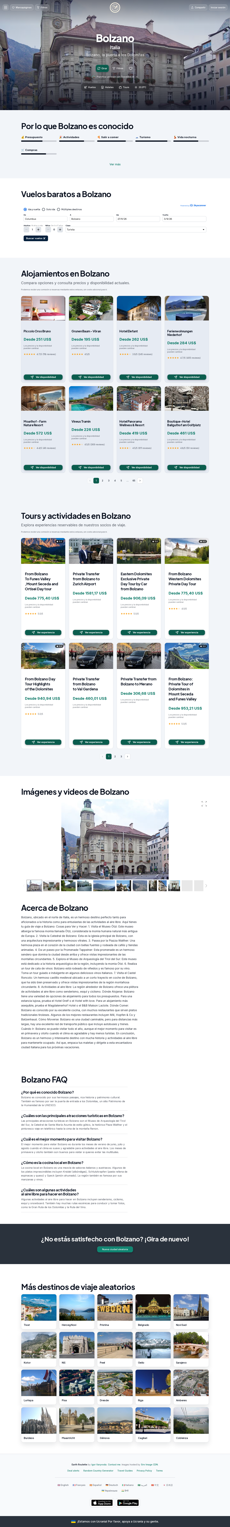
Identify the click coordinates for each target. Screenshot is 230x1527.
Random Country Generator (98, 1470)
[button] (204, 803)
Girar (104, 68)
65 (134, 480)
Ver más (115, 164)
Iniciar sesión (218, 7)
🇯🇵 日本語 (168, 1485)
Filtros (120, 68)
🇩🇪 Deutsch (112, 1485)
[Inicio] (115, 7)
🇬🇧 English (63, 1485)
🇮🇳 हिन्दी (124, 1490)
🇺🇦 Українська (109, 1490)
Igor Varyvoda (99, 1464)
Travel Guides (125, 1470)
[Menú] (6, 7)
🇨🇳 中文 (155, 1485)
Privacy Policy (144, 1470)
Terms (159, 1470)
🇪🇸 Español (95, 1485)
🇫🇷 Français (79, 1485)
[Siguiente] (140, 480)
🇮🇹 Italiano (128, 1485)
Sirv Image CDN (149, 1464)
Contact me (114, 1464)
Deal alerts (73, 1470)
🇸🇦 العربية (142, 1485)
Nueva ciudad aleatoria (115, 1249)
